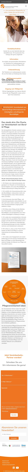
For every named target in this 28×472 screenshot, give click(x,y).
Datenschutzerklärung (11, 408)
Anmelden (14, 438)
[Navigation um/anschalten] (25, 6)
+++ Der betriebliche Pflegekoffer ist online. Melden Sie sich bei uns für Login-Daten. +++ (14, 12)
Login (26, 1)
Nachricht (4, 388)
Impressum (5, 461)
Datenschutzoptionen (8, 465)
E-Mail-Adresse (7, 382)
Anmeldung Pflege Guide (6, 1)
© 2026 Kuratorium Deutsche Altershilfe (14, 471)
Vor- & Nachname (7, 375)
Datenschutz (6, 463)
